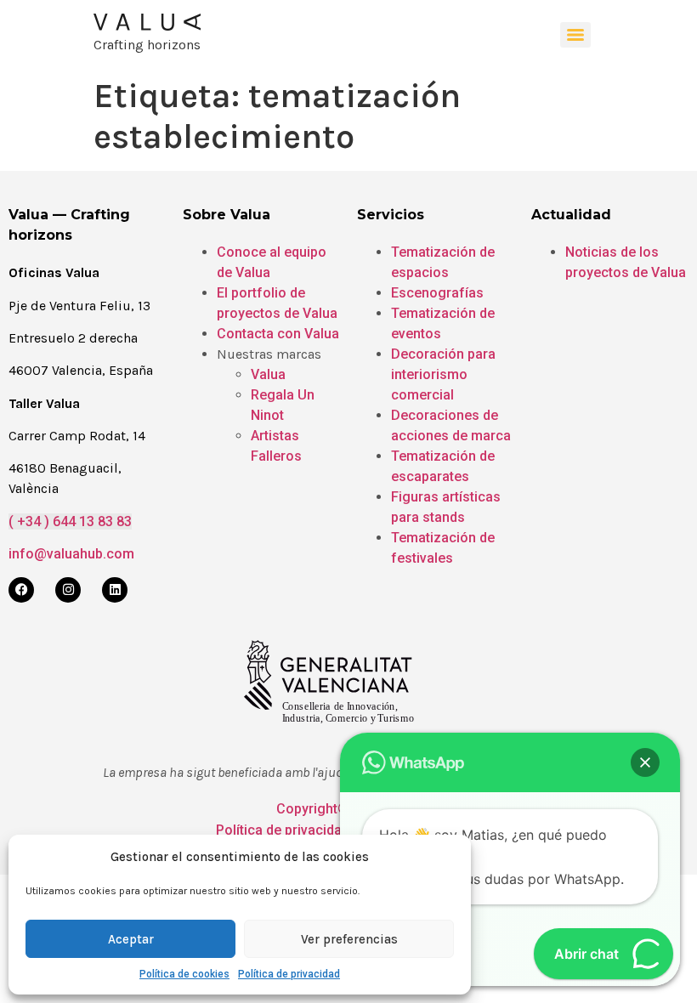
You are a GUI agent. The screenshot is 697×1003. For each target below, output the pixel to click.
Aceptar (131, 939)
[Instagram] (68, 590)
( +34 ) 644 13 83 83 (70, 521)
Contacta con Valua (278, 334)
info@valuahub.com (71, 554)
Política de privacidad (289, 974)
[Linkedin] (115, 590)
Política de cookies (184, 974)
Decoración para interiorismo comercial (443, 374)
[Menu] (575, 35)
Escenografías (437, 293)
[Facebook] (21, 590)
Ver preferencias (349, 939)
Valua (268, 374)
